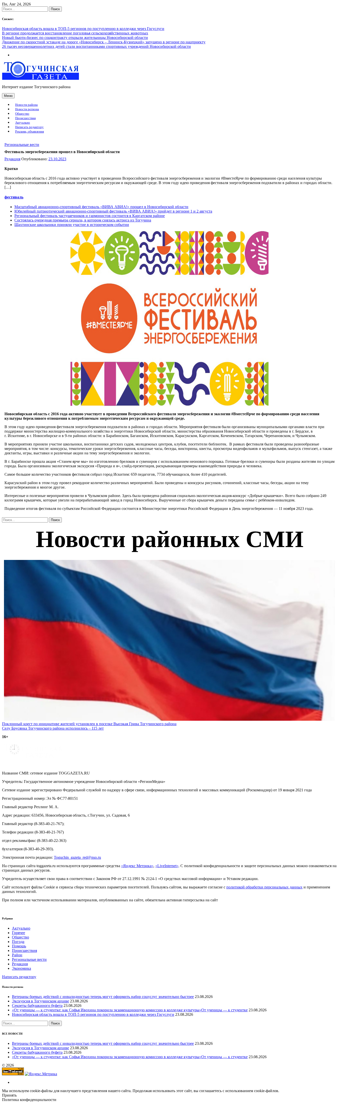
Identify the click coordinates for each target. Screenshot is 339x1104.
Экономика (21, 968)
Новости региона (27, 109)
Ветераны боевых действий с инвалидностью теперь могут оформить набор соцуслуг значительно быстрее (103, 996)
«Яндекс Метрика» (137, 866)
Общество (22, 113)
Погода (18, 941)
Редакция (12, 159)
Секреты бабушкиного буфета (37, 1005)
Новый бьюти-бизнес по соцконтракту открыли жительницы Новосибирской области (75, 37)
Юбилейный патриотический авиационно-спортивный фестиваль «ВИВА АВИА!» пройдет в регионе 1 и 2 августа (113, 211)
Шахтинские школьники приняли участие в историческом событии (71, 224)
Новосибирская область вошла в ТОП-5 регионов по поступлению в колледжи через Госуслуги (83, 29)
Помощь (19, 946)
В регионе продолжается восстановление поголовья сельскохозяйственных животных (75, 33)
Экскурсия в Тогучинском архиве (40, 1001)
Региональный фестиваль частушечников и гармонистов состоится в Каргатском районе (89, 216)
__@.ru (77, 857)
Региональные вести (21, 144)
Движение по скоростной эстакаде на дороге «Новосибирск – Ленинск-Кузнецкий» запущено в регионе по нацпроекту (103, 42)
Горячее (18, 933)
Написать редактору (29, 127)
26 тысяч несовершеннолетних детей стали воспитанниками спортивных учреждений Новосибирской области (96, 46)
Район (17, 955)
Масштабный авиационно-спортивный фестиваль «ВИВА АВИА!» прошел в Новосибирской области (101, 207)
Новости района (26, 105)
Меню (8, 96)
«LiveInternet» (166, 866)
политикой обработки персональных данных (264, 887)
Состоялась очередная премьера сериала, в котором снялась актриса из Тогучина (82, 220)
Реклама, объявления (29, 131)
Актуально (22, 122)
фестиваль (13, 197)
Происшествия (25, 118)
